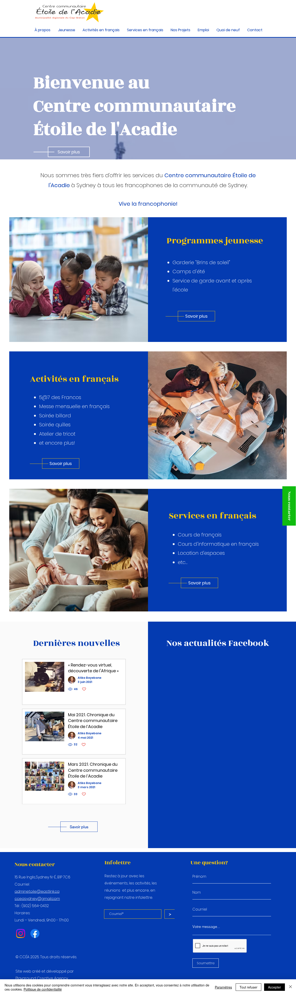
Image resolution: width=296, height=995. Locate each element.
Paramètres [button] (223, 987)
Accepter (274, 987)
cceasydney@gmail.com (37, 898)
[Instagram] (21, 933)
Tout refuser (248, 987)
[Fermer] (290, 987)
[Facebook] (35, 933)
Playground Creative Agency (41, 978)
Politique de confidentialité (43, 989)
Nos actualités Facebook (217, 643)
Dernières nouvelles (76, 643)
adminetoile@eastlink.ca (37, 891)
